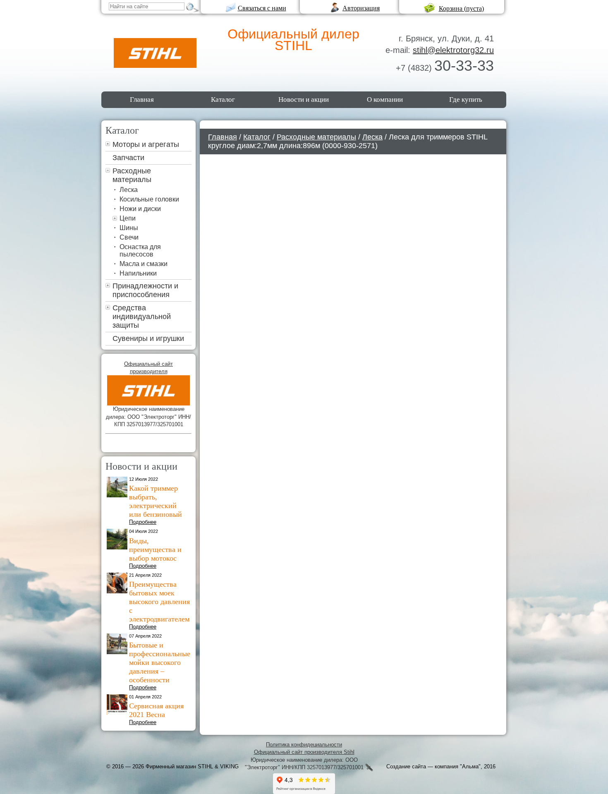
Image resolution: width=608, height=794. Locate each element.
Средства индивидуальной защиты (142, 316)
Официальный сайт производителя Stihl (304, 752)
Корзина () (461, 8)
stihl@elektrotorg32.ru (453, 50)
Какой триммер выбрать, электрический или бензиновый (155, 501)
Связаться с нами (262, 8)
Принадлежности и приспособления (145, 290)
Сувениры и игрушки (148, 338)
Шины (129, 227)
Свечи (129, 237)
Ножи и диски (140, 208)
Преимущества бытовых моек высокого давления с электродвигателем (159, 601)
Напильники (138, 273)
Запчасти (128, 158)
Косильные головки (149, 199)
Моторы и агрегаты (146, 144)
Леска (129, 189)
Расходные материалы (132, 175)
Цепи (128, 218)
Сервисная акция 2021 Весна (156, 710)
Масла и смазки (144, 263)
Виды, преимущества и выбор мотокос (155, 549)
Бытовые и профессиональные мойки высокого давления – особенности (159, 662)
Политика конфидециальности (304, 744)
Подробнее (142, 522)
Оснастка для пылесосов (140, 250)
